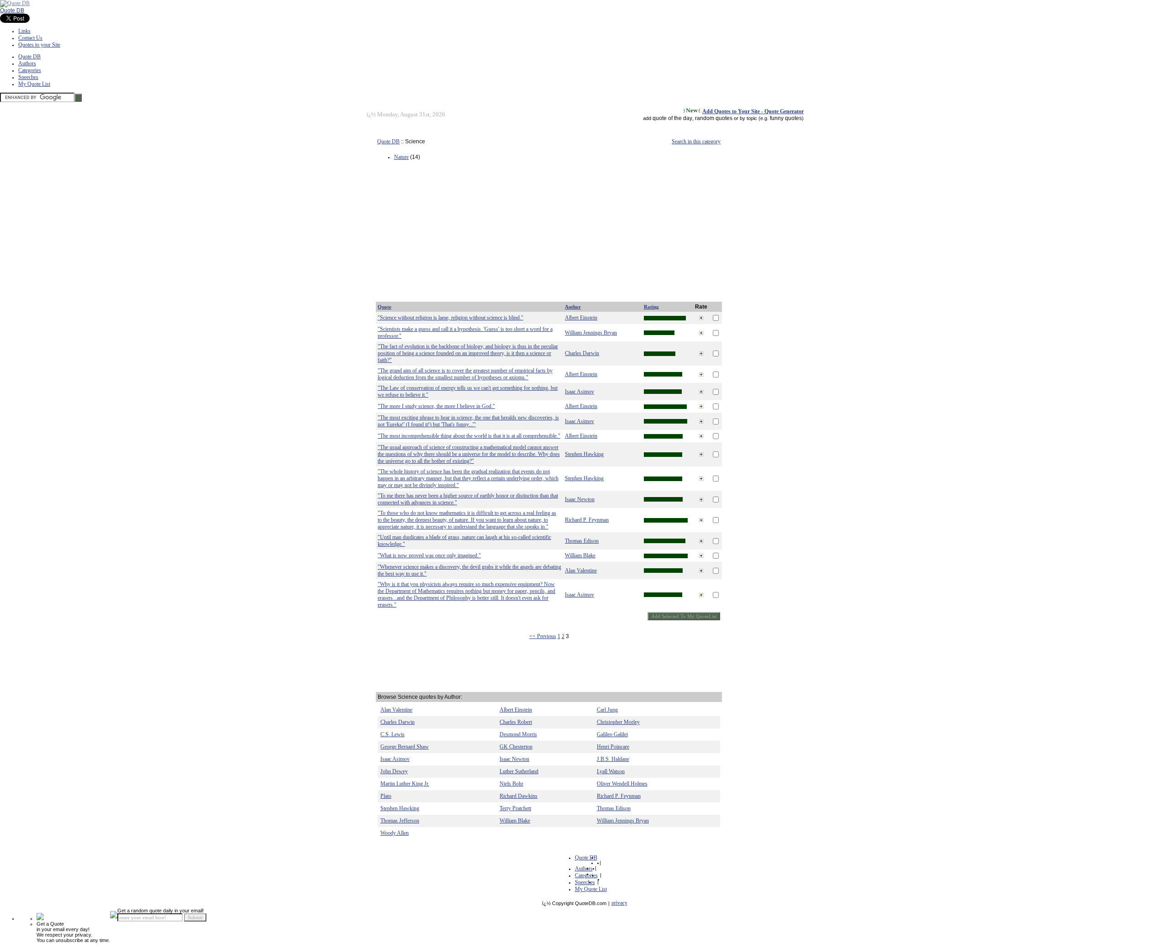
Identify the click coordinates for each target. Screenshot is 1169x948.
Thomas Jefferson (399, 820)
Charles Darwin (582, 353)
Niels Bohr (511, 783)
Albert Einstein (581, 317)
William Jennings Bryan (591, 333)
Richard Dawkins (518, 796)
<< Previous (542, 636)
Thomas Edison (582, 541)
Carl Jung (607, 710)
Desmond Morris (518, 734)
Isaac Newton (580, 499)
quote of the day (672, 118)
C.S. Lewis (392, 734)
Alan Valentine (581, 570)
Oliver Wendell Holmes (622, 783)
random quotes (713, 118)
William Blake (580, 555)
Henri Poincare (613, 747)
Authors (27, 63)
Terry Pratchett (515, 808)
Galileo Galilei (612, 734)
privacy (619, 903)
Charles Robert (516, 722)
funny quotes (786, 118)
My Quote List (34, 84)
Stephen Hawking (584, 454)
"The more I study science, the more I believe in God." (436, 406)
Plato (385, 796)
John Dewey (394, 771)
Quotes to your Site (39, 45)
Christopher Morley (618, 722)
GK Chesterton (516, 747)
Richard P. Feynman (587, 520)
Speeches (28, 77)
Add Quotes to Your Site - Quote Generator (753, 111)
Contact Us (30, 38)
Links (24, 31)
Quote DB (12, 10)
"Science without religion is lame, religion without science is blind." (450, 317)
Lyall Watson (611, 771)
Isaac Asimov (579, 391)
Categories (29, 70)
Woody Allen (394, 833)
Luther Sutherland (519, 771)
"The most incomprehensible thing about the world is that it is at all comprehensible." (469, 436)
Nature (401, 157)
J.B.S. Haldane (613, 759)
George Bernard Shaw (404, 747)
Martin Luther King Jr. (404, 783)
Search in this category (696, 141)
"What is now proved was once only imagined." (429, 555)
